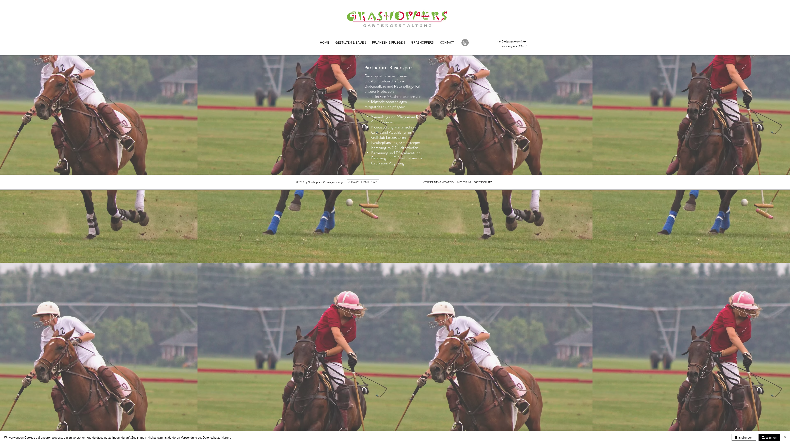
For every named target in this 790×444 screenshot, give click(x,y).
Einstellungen (744, 437)
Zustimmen (769, 437)
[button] (350, 42)
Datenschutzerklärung (217, 437)
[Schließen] (785, 437)
